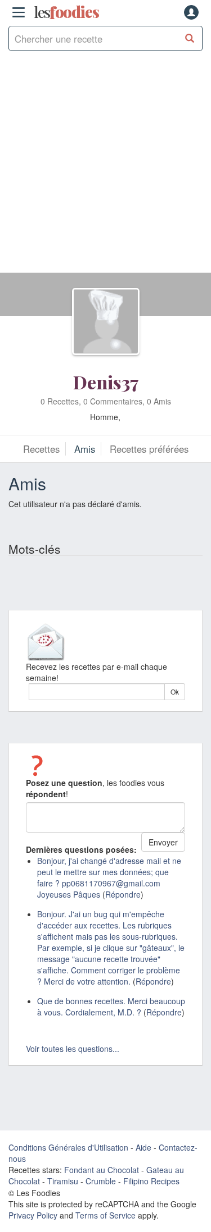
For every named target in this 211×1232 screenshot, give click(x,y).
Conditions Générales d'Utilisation (68, 1147)
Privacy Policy (32, 1215)
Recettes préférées (149, 449)
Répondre (123, 894)
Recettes (41, 449)
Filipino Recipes (151, 1181)
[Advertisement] (105, 167)
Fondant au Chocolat (101, 1169)
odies (66, 12)
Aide (143, 1147)
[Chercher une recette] (190, 38)
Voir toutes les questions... (72, 1048)
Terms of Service (105, 1215)
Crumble (101, 1181)
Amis (84, 449)
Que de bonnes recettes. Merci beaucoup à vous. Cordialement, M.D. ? (111, 1006)
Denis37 (105, 382)
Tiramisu (62, 1181)
